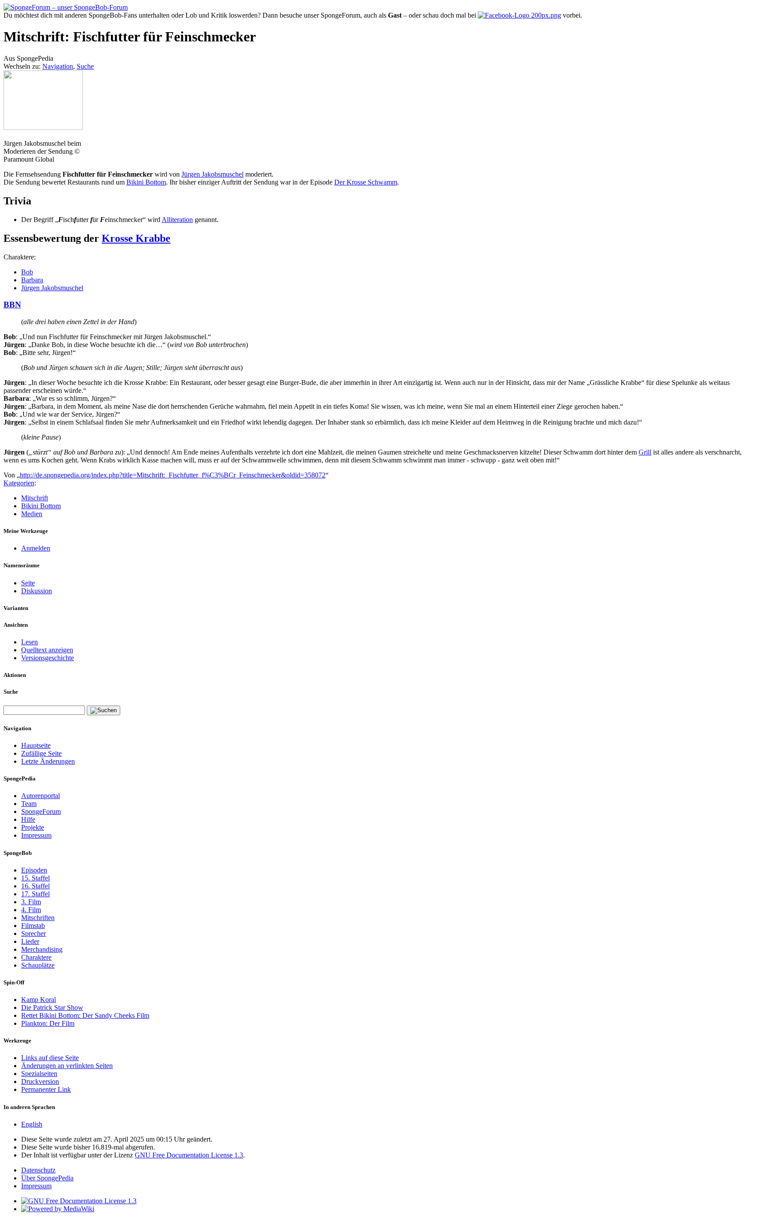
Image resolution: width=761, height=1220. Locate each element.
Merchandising (42, 949)
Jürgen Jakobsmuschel (212, 174)
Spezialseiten (39, 1073)
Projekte (32, 827)
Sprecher (33, 933)
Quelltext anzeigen (47, 650)
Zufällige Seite (41, 753)
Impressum (36, 835)
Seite (28, 583)
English (31, 1124)
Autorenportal (40, 795)
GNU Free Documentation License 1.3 (189, 1155)
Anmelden (35, 548)
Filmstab (33, 925)
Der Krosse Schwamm (365, 182)
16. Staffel (35, 886)
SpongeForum (41, 811)
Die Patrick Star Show (52, 1007)
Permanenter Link (46, 1089)
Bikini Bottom (146, 182)
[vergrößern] (7, 135)
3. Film (31, 902)
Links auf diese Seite (50, 1057)
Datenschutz (38, 1170)
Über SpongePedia (47, 1178)
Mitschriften (38, 917)
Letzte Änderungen (48, 761)
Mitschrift (34, 498)
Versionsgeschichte (47, 658)
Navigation (57, 66)
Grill (645, 452)
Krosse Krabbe (136, 238)
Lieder (30, 941)
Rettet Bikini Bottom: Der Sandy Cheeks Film (85, 1015)
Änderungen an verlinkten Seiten (67, 1065)
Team (29, 803)
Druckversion (40, 1081)
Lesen (29, 642)
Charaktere (36, 957)
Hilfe (28, 819)
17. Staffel (35, 894)
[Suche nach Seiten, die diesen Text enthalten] (103, 710)
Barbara (32, 280)
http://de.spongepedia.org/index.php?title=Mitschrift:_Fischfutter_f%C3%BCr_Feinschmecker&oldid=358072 (172, 475)
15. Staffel (35, 878)
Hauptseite (36, 745)
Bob (27, 272)
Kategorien (19, 483)
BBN (12, 304)
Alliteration (177, 219)
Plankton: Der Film (47, 1023)
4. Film (31, 909)
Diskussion (36, 591)
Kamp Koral (38, 999)
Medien (31, 514)
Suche (85, 66)
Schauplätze (38, 965)
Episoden (34, 870)
